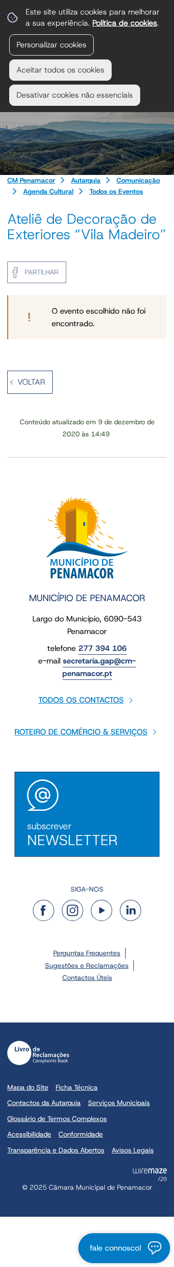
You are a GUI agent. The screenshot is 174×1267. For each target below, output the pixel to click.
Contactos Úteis (87, 977)
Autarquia (86, 180)
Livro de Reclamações (38, 1053)
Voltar (31, 382)
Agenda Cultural (48, 191)
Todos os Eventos (116, 191)
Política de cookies (124, 23)
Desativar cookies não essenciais (74, 95)
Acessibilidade (29, 1134)
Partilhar (41, 272)
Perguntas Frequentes (86, 953)
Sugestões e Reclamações (87, 965)
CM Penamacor (31, 180)
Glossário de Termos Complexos (57, 1118)
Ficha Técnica (77, 1087)
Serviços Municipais (119, 1102)
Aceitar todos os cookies (60, 70)
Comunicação (138, 180)
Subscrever (72, 834)
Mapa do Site (27, 1087)
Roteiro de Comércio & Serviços (80, 732)
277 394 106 (102, 648)
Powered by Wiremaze (150, 1174)
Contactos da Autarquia (44, 1102)
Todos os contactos (81, 700)
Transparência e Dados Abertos (55, 1150)
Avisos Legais (133, 1150)
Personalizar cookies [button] (51, 45)
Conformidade (80, 1134)
